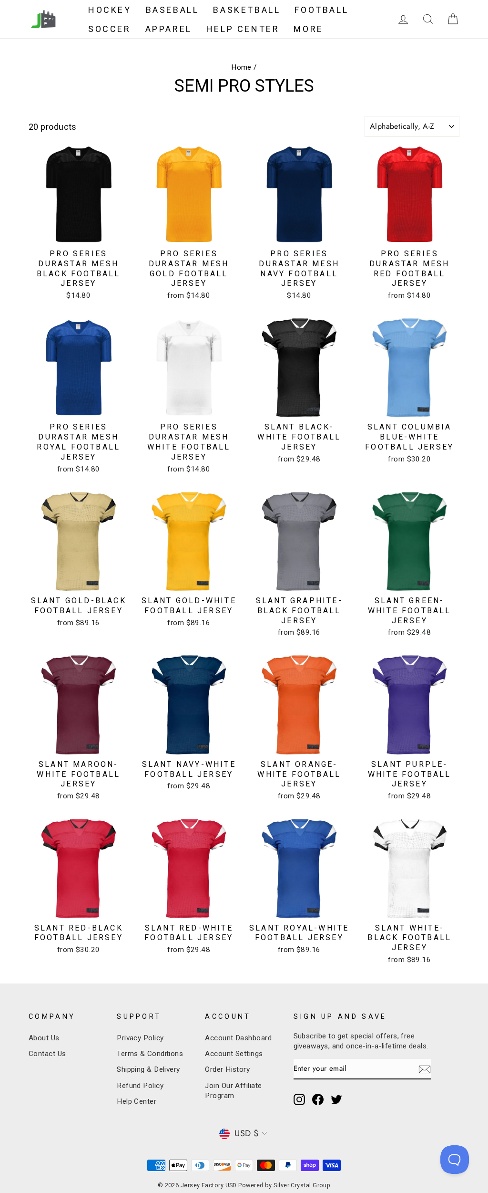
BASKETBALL (246, 10)
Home (241, 67)
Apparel (168, 29)
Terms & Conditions (150, 1053)
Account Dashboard (238, 1038)
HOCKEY (110, 10)
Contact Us (47, 1053)
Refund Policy (140, 1085)
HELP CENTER (243, 29)
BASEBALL (172, 10)
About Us (44, 1038)
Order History (227, 1069)
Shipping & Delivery (148, 1069)
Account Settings (234, 1053)
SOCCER (109, 29)
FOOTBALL (321, 10)
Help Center (136, 1101)
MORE (308, 29)
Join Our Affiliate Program (233, 1090)
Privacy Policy (140, 1038)
